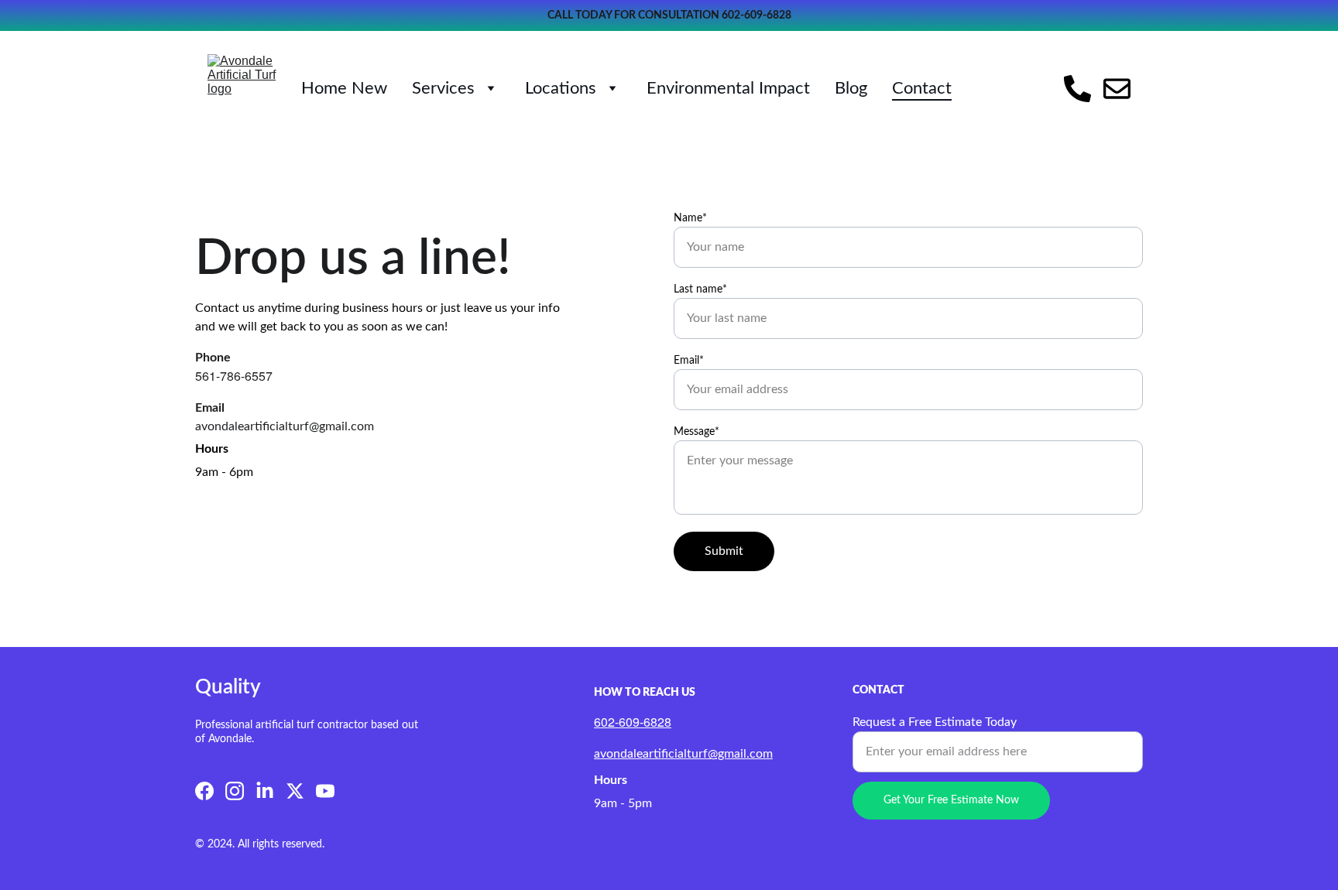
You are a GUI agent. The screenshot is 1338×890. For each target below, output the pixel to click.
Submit (724, 551)
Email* (689, 360)
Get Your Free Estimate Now (951, 800)
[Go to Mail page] (1116, 88)
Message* (696, 431)
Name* (690, 218)
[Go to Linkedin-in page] (265, 791)
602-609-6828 (756, 15)
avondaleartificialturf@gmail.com (683, 754)
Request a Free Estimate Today (935, 722)
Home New (344, 88)
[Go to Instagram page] (234, 791)
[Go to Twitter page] (295, 791)
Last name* (700, 289)
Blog (851, 88)
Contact (922, 88)
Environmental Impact (728, 88)
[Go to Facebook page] (204, 791)
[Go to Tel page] (1083, 88)
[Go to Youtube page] (325, 791)
